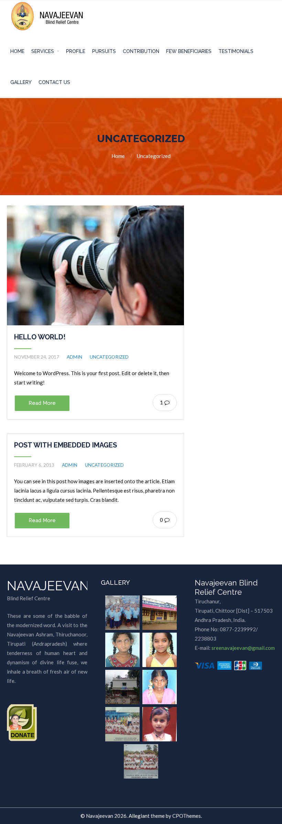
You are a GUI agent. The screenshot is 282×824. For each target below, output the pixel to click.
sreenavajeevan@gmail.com (243, 648)
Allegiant (139, 816)
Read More (42, 403)
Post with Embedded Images (65, 445)
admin (74, 357)
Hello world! (39, 337)
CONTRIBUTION (141, 51)
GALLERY (21, 82)
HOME (17, 51)
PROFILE (75, 51)
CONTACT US (54, 82)
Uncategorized (154, 156)
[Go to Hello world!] (95, 265)
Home (118, 156)
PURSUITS (104, 51)
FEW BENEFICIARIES (188, 51)
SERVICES (42, 51)
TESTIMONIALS (235, 51)
